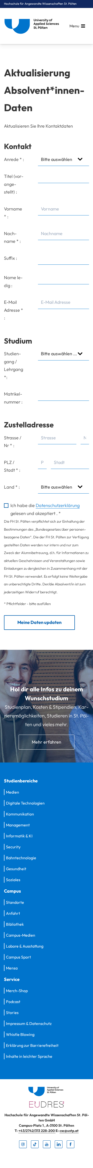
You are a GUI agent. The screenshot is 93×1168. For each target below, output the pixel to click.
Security (13, 846)
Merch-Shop (17, 990)
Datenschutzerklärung (58, 505)
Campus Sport (18, 957)
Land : (12, 487)
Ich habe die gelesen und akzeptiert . (45, 509)
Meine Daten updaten (39, 622)
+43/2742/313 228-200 (37, 1130)
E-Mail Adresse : (13, 310)
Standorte (15, 902)
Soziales (13, 879)
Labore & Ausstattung (24, 946)
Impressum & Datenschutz (29, 1023)
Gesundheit (16, 868)
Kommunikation (20, 814)
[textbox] (63, 209)
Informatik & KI (19, 835)
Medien (12, 792)
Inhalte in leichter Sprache (29, 1056)
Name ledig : (13, 281)
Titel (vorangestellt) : (13, 184)
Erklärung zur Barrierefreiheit (32, 1045)
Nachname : (12, 237)
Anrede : (14, 159)
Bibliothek (15, 924)
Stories (12, 1012)
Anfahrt (13, 913)
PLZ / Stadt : (12, 466)
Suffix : (10, 258)
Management (18, 824)
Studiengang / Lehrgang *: (13, 365)
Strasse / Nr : (12, 442)
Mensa (12, 967)
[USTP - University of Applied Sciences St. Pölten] (33, 26)
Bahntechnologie (21, 857)
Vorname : (13, 213)
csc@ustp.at (69, 1130)
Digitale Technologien (25, 803)
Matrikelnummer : (13, 398)
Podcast (13, 1001)
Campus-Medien (20, 935)
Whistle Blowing (20, 1034)
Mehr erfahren (46, 742)
